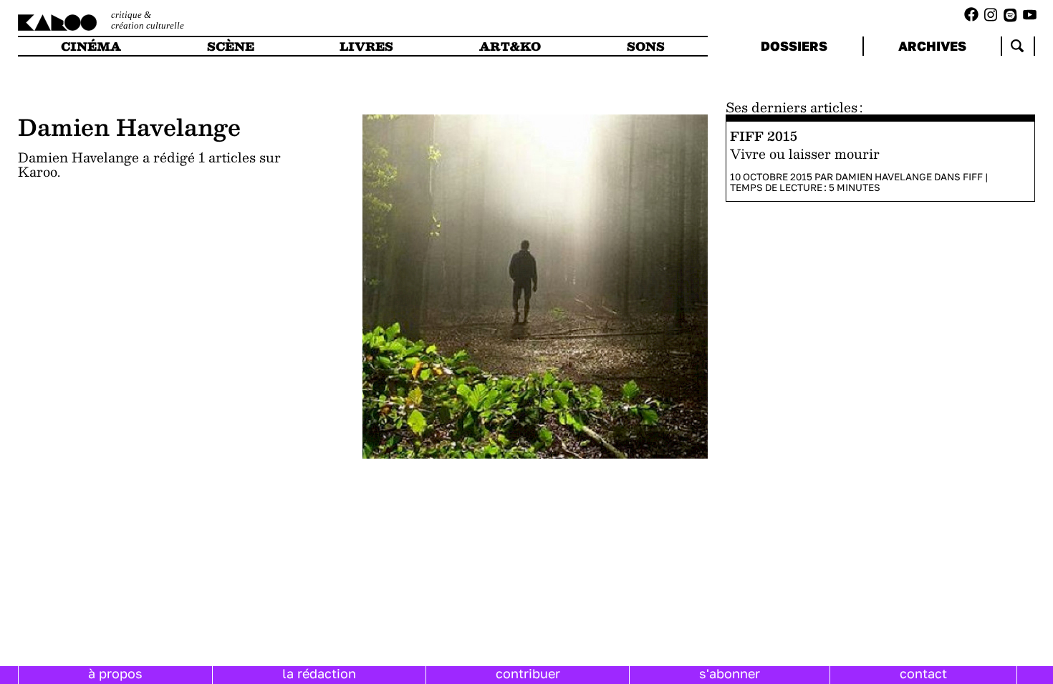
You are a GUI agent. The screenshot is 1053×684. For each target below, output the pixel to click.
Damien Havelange (883, 176)
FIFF (973, 176)
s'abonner (729, 673)
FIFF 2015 (763, 135)
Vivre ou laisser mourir (805, 154)
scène (230, 46)
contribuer (528, 673)
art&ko (510, 46)
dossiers (794, 46)
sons (646, 46)
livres (366, 46)
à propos (115, 673)
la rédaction (319, 673)
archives (932, 46)
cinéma (91, 46)
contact (923, 673)
